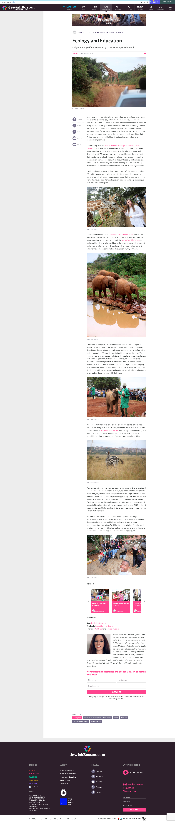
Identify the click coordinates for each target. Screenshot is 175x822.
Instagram (99, 776)
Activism (33, 784)
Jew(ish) (32, 770)
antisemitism (69, 8)
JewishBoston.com (98, 623)
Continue (134, 810)
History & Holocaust (37, 801)
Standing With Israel (36, 799)
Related (90, 583)
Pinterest (99, 787)
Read (106, 8)
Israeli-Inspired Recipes (37, 797)
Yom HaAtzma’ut (35, 795)
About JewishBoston (67, 770)
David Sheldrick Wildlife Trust (121, 234)
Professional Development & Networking (97, 718)
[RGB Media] (121, 818)
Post (79, 125)
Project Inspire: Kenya (104, 626)
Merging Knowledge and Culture (99, 604)
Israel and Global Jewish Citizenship (109, 32)
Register (140, 772)
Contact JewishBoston (68, 774)
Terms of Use (64, 784)
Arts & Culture (34, 803)
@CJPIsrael (98, 629)
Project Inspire (109, 19)
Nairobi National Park (109, 430)
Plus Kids (33, 777)
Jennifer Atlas (119, 611)
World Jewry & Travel (81, 721)
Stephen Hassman (99, 611)
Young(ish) (77, 718)
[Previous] (89, 601)
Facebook (99, 771)
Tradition (33, 780)
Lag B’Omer (33, 806)
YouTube (99, 782)
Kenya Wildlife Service (131, 240)
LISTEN (140, 8)
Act (117, 8)
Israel (116, 718)
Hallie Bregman (140, 611)
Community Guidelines (68, 777)
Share (79, 119)
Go (83, 8)
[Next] (143, 601)
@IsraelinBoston (113, 629)
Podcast (99, 792)
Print (79, 144)
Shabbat (124, 718)
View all (109, 23)
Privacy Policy (65, 780)
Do (129, 8)
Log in (132, 772)
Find (94, 8)
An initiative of (7, 2)
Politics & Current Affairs (38, 804)
